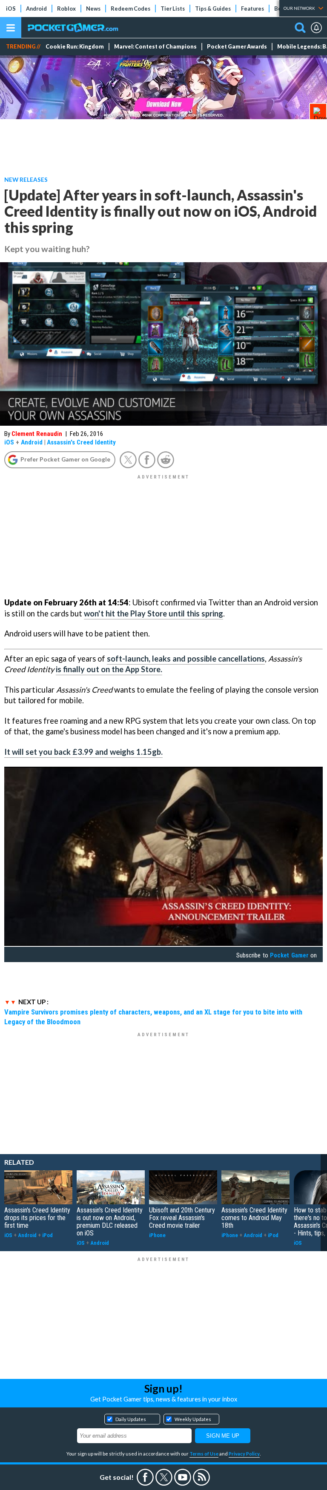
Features (252, 8)
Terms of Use (203, 1453)
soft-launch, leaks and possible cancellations (186, 658)
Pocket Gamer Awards (237, 46)
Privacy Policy (244, 1453)
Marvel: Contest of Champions (155, 46)
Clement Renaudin (36, 434)
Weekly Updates (193, 1419)
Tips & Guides (213, 8)
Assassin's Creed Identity (81, 442)
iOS (11, 8)
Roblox (66, 8)
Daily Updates (130, 1419)
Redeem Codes (130, 8)
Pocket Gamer (289, 955)
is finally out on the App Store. (109, 669)
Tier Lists (173, 8)
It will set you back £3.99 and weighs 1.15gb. (83, 751)
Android (36, 8)
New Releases (26, 179)
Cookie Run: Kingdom (75, 46)
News (93, 8)
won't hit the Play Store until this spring (153, 613)
